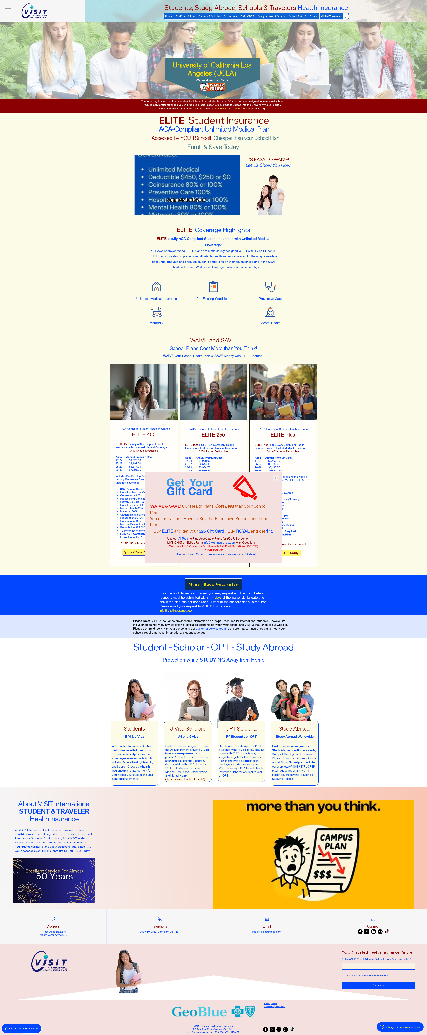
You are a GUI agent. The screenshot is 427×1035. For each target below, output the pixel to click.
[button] (275, 478)
